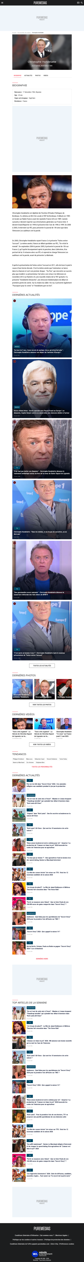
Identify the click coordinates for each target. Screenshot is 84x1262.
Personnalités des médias (24, 32)
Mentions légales (62, 1235)
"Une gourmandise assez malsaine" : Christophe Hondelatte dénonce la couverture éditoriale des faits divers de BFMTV (39, 593)
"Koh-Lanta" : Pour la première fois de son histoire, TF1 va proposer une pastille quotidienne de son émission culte (47, 1116)
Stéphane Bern (40, 762)
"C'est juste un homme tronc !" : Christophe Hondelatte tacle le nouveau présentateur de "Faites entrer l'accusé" (39, 654)
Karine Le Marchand (18, 762)
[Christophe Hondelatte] (44, 689)
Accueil (14, 32)
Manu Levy (29, 759)
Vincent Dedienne (52, 759)
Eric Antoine (30, 762)
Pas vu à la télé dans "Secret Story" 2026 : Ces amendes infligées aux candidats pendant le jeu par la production (46, 785)
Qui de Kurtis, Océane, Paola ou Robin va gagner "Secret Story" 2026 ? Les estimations (49, 947)
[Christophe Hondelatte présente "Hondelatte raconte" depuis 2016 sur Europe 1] (22, 689)
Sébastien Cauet (39, 759)
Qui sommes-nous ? (47, 1235)
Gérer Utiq (54, 1244)
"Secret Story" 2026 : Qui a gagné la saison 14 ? (43, 932)
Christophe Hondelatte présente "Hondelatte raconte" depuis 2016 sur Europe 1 (22, 696)
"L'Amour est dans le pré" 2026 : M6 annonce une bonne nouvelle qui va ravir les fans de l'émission (49, 1042)
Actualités (28, 75)
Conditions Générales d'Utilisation (27, 1235)
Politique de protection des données (57, 1240)
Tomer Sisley (63, 759)
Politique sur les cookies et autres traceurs (28, 1240)
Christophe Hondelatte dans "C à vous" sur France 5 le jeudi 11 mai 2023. (66, 734)
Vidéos (46, 75)
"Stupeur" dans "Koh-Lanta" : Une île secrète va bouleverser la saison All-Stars (48, 815)
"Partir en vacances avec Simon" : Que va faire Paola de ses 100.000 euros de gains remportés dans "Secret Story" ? (48, 903)
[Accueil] (40, 2)
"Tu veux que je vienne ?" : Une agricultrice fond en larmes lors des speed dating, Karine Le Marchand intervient (49, 859)
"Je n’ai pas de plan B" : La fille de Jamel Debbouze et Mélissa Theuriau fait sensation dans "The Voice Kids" (48, 888)
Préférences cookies (67, 1244)
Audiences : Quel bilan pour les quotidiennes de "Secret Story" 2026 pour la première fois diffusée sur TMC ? (49, 918)
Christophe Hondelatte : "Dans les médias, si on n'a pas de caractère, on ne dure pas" (40, 533)
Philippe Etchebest (18, 759)
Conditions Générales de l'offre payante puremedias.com (29, 1244)
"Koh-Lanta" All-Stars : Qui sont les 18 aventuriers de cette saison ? (47, 829)
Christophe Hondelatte (43, 697)
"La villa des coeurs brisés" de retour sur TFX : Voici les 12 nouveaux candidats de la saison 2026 (47, 874)
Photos (37, 75)
